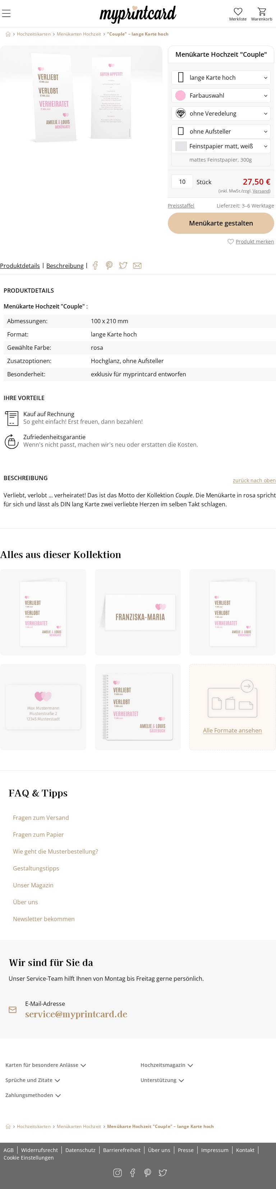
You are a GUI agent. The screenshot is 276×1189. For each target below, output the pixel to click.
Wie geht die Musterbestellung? (55, 851)
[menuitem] (238, 14)
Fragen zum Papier (38, 835)
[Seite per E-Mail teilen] (137, 265)
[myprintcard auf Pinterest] (148, 1173)
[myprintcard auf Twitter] (163, 1173)
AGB (9, 1150)
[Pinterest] (109, 265)
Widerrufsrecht (39, 1150)
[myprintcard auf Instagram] (118, 1173)
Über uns (25, 902)
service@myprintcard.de (76, 1013)
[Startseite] (8, 33)
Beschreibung (65, 266)
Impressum (215, 1150)
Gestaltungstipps (36, 868)
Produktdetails (20, 266)
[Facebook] (95, 265)
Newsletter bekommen (44, 919)
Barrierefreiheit (122, 1150)
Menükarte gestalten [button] (221, 223)
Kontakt (245, 1150)
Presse (186, 1150)
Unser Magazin (33, 885)
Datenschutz (80, 1150)
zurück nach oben (254, 480)
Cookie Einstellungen (29, 1157)
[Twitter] (123, 265)
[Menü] (11, 18)
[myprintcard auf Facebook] (133, 1173)
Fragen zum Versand (41, 818)
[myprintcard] (138, 21)
